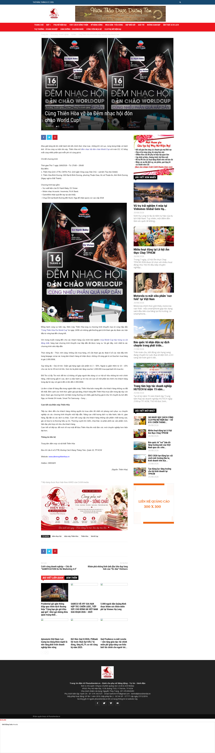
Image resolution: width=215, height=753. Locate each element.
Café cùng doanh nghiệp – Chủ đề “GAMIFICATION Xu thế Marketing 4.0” (59, 567)
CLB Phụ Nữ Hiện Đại (113, 29)
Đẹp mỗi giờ (130, 25)
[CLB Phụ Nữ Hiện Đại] (154, 155)
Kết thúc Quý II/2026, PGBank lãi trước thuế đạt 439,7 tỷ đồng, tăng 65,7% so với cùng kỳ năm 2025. (84, 643)
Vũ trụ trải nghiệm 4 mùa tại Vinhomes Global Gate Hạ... (150, 207)
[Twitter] (104, 703)
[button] (180, 2)
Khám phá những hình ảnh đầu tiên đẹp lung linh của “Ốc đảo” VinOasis (108, 567)
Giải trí (141, 25)
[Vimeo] (110, 703)
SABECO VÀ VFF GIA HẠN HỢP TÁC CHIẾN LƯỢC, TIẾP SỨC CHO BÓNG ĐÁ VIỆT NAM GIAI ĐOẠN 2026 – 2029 (84, 607)
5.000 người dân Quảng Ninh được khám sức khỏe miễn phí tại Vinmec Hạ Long (113, 606)
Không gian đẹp (153, 25)
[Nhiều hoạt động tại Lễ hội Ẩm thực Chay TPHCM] (154, 236)
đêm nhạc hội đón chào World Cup (95, 149)
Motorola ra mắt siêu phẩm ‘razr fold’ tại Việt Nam (153, 297)
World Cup (94, 536)
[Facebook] (97, 703)
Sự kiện (73, 34)
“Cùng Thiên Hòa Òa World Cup (54, 330)
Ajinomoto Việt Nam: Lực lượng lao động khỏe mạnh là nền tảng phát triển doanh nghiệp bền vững (54, 643)
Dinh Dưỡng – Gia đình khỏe (72, 29)
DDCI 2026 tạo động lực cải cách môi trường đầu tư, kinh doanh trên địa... (160, 458)
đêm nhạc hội (56, 536)
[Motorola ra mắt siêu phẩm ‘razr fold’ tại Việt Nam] (154, 283)
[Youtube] (117, 703)
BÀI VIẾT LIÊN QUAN (53, 577)
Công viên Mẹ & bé (94, 29)
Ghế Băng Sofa (7, 724)
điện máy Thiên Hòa (71, 536)
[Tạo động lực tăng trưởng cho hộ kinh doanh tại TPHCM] (140, 472)
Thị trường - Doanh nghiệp (59, 34)
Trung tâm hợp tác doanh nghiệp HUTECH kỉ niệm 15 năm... (153, 387)
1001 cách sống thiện (78, 25)
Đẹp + (48, 25)
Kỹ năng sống (97, 25)
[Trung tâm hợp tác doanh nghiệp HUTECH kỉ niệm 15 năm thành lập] (154, 373)
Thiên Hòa (84, 536)
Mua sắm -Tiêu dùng (114, 25)
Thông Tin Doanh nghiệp (81, 107)
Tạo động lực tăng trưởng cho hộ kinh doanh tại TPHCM (159, 471)
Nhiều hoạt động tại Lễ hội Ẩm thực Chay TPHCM (151, 251)
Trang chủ (39, 25)
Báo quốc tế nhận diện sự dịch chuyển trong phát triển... (151, 344)
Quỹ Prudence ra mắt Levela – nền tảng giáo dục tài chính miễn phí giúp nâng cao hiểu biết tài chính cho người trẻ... (114, 643)
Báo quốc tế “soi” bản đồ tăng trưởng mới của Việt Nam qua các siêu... (159, 445)
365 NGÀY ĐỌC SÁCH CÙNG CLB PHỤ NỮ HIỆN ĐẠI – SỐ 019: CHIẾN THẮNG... (160, 420)
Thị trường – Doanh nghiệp (46, 29)
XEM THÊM (71, 577)
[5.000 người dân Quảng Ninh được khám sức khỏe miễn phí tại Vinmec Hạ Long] (114, 592)
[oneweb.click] (84, 507)
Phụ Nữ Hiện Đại (60, 25)
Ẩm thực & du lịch (171, 25)
